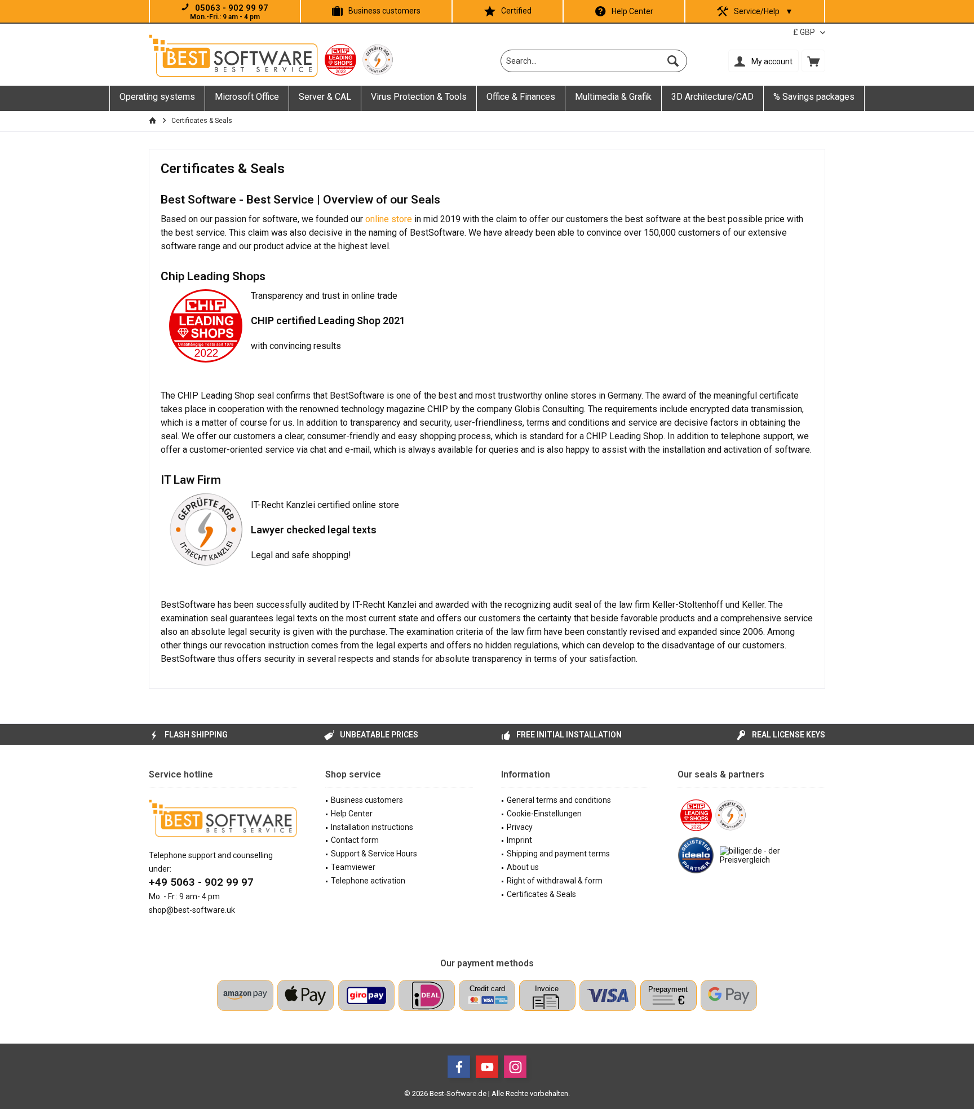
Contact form (355, 840)
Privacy (520, 827)
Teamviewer (353, 867)
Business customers (384, 10)
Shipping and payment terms (558, 853)
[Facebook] (459, 1066)
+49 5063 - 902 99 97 (201, 882)
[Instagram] (515, 1066)
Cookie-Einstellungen (544, 813)
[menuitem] (813, 61)
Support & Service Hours (374, 853)
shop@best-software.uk (192, 909)
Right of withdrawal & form (555, 880)
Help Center (632, 11)
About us (523, 867)
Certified (516, 10)
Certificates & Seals (541, 894)
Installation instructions (372, 827)
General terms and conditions (559, 800)
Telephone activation (368, 880)
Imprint (519, 840)
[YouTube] (487, 1066)
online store (388, 219)
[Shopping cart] (813, 61)
